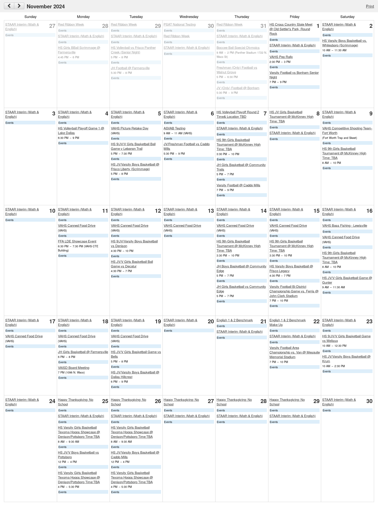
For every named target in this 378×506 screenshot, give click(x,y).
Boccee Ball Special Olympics (238, 47)
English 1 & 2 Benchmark (235, 320)
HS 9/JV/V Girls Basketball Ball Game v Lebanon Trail (133, 146)
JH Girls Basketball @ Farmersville (83, 351)
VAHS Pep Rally (281, 56)
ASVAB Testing (174, 128)
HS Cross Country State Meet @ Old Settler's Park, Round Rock (291, 29)
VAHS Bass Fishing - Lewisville (344, 225)
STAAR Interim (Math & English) (81, 36)
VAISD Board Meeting (73, 367)
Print (370, 6)
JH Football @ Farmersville (130, 67)
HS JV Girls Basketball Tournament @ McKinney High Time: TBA (291, 116)
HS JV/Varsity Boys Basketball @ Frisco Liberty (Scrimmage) (135, 166)
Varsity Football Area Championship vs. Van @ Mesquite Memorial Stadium (295, 352)
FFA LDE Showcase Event (77, 241)
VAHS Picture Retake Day (130, 128)
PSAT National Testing (180, 24)
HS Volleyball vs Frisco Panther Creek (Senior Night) (133, 49)
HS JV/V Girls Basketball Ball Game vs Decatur (132, 263)
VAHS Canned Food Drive (76, 225)
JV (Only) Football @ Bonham (238, 87)
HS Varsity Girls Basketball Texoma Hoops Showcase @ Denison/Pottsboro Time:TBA (79, 432)
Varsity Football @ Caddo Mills (238, 185)
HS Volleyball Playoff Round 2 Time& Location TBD (238, 114)
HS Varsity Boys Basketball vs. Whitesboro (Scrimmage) (344, 42)
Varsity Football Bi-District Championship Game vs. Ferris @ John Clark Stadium (294, 291)
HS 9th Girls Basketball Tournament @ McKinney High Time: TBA (239, 144)
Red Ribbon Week (71, 24)
